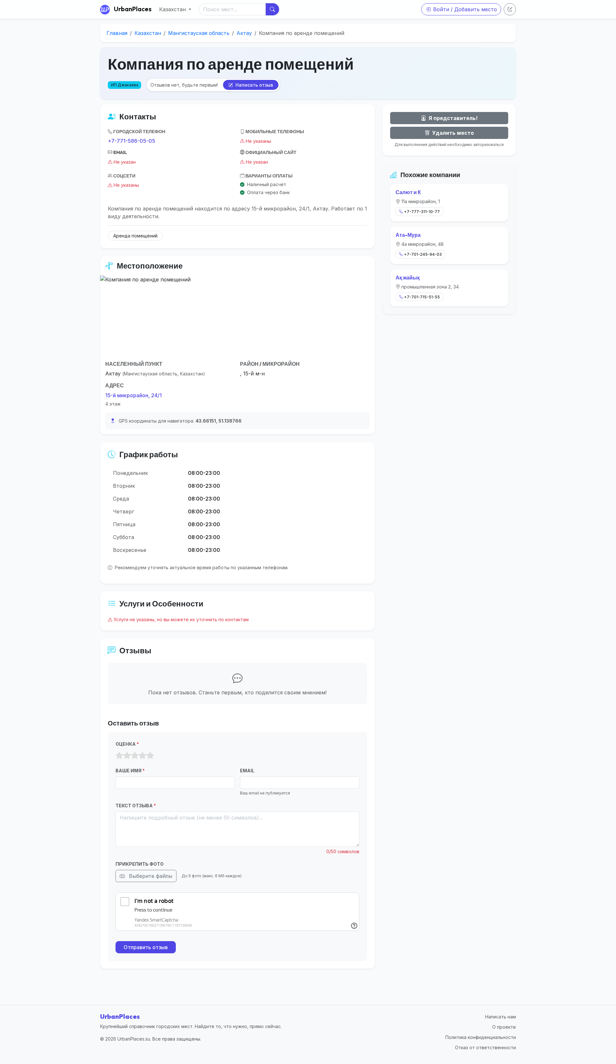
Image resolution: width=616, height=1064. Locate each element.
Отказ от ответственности (485, 1047)
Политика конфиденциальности (480, 1037)
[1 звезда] (119, 755)
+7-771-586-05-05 (131, 141)
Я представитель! (452, 118)
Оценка (127, 744)
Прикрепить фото (140, 864)
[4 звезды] (142, 755)
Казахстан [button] (173, 9)
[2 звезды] (127, 755)
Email (247, 770)
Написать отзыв (253, 85)
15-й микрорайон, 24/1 (133, 395)
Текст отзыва (136, 805)
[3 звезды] (135, 755)
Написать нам (500, 1016)
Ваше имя (130, 770)
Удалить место (452, 133)
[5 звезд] (150, 755)
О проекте (504, 1027)
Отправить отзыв (146, 947)
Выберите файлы (149, 876)
